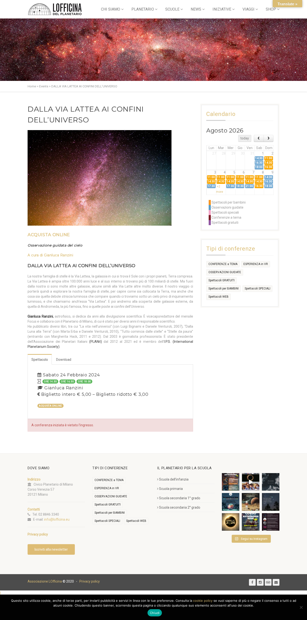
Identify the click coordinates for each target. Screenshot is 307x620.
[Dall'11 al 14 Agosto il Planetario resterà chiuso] (250, 502)
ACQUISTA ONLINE (49, 234)
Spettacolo (39, 359)
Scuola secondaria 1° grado (179, 498)
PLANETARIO (142, 9)
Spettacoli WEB (218, 296)
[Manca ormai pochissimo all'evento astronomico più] (230, 522)
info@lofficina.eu (57, 519)
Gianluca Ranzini (58, 255)
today (244, 138)
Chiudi (155, 613)
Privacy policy (89, 581)
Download (63, 359)
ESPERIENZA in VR (255, 264)
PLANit (95, 341)
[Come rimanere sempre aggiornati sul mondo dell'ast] (270, 522)
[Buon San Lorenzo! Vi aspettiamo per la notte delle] (270, 502)
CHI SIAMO (110, 9)
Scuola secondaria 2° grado (179, 507)
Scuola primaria (171, 489)
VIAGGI (248, 9)
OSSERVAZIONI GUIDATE (224, 272)
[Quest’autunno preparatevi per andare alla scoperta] (230, 482)
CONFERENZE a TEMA (222, 264)
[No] (301, 607)
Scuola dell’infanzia (174, 479)
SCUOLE (172, 9)
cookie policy (203, 600)
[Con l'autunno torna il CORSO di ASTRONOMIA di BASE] (250, 522)
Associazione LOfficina (45, 581)
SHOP (271, 9)
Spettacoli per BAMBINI (223, 288)
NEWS (196, 9)
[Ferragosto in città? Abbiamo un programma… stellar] (230, 502)
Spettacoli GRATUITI (221, 280)
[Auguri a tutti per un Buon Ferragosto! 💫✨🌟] (270, 482)
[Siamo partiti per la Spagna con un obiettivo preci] (250, 482)
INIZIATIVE (222, 9)
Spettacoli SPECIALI (257, 288)
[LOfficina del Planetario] (55, 9)
